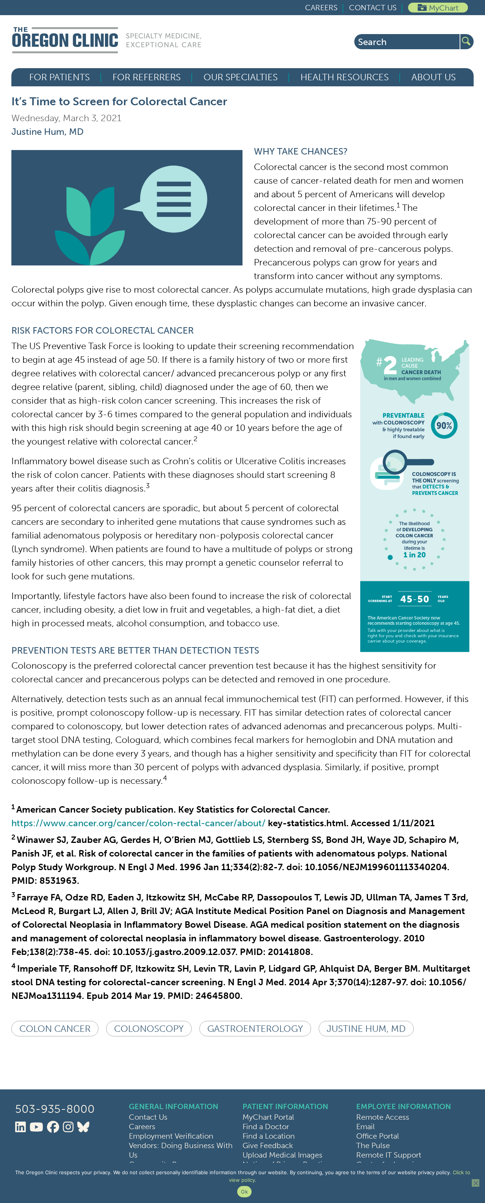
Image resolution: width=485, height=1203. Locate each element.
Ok (244, 1192)
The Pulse (373, 1145)
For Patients (59, 77)
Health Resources (344, 77)
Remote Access (382, 1117)
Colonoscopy (149, 1028)
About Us (433, 77)
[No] (475, 1183)
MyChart (443, 7)
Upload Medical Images (282, 1154)
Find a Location (268, 1136)
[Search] (467, 41)
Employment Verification (171, 1136)
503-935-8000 (55, 1109)
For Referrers (147, 77)
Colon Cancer (55, 1028)
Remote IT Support (388, 1154)
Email (365, 1126)
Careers (321, 7)
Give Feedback (267, 1145)
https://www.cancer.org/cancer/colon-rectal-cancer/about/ (138, 823)
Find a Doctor (265, 1126)
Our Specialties (240, 77)
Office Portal (377, 1136)
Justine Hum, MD (47, 131)
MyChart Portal (268, 1117)
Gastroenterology (255, 1028)
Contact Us (373, 7)
